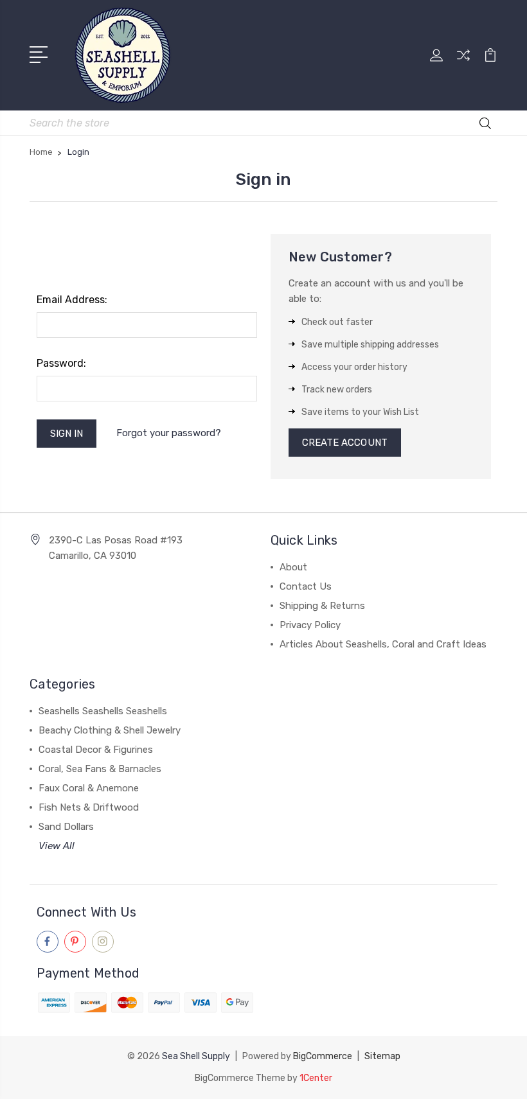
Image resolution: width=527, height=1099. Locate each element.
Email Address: (72, 300)
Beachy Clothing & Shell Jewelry (110, 730)
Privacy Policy (310, 625)
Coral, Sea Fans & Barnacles (100, 769)
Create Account (345, 442)
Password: (61, 363)
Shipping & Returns (322, 605)
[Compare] (463, 63)
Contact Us (306, 586)
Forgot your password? (168, 433)
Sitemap (382, 1056)
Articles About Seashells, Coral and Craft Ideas (383, 644)
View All (57, 846)
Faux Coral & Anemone (89, 788)
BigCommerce (322, 1056)
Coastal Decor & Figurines (96, 749)
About (293, 567)
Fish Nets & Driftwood (89, 807)
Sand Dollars (66, 826)
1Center (315, 1078)
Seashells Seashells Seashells (103, 711)
